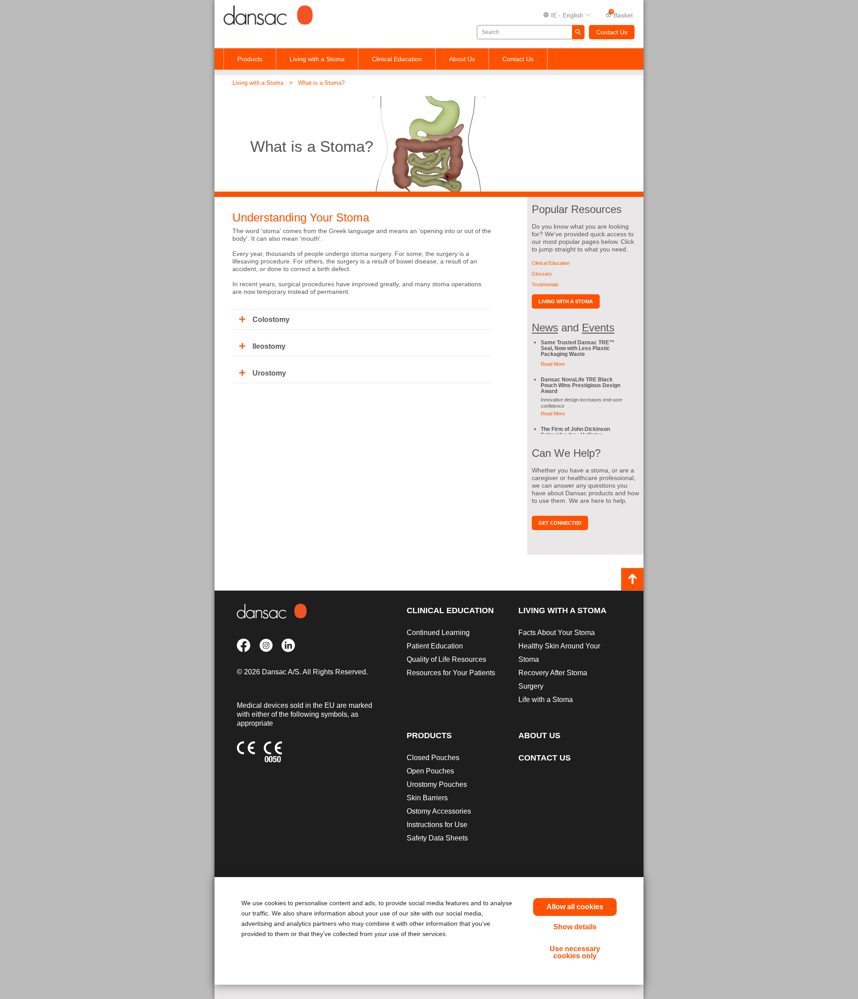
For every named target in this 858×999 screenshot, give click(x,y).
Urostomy (269, 373)
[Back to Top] (632, 579)
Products (249, 59)
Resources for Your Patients (451, 673)
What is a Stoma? (321, 82)
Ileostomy (269, 346)
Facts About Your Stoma (556, 632)
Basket (621, 14)
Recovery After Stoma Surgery (552, 679)
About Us (462, 59)
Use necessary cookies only (575, 952)
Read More (553, 364)
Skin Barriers (427, 798)
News (545, 328)
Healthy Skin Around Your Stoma (559, 652)
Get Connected (559, 523)
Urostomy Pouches (437, 784)
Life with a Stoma (545, 699)
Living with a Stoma (317, 59)
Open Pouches (430, 771)
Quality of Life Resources (446, 659)
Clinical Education (397, 59)
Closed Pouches (433, 757)
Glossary (542, 273)
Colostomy (271, 319)
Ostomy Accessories (439, 811)
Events (598, 328)
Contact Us (611, 32)
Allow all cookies (575, 907)
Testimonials (545, 284)
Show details (575, 927)
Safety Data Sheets (437, 838)
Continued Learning (438, 632)
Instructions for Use (437, 824)
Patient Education (435, 646)
